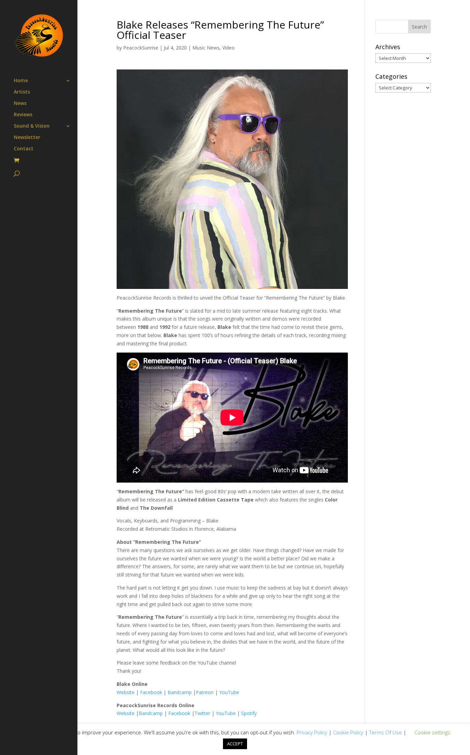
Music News (206, 47)
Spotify (249, 713)
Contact (23, 149)
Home (21, 81)
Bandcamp (180, 692)
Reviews (23, 115)
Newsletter (27, 137)
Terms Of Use (385, 732)
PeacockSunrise (140, 47)
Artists (22, 92)
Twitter (202, 713)
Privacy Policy (312, 732)
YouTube (229, 692)
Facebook (151, 692)
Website (126, 692)
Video (228, 47)
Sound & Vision (32, 126)
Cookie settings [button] (432, 732)
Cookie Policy (348, 732)
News (20, 103)
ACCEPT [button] (235, 744)
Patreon (205, 692)
